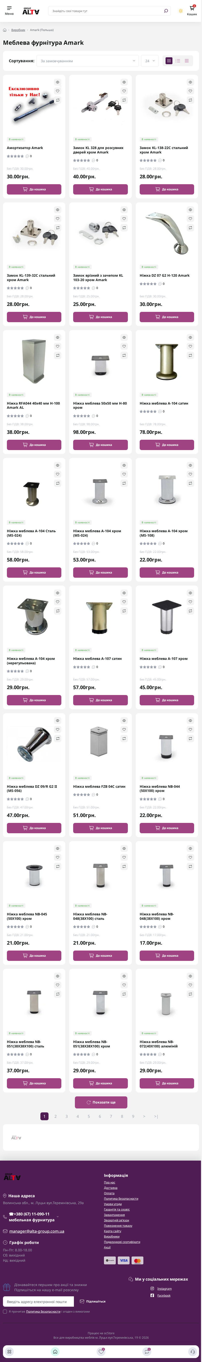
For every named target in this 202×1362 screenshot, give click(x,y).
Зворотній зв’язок (116, 1220)
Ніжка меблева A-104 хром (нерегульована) (31, 660)
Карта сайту (112, 1231)
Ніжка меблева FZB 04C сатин (99, 786)
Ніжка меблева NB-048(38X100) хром (157, 916)
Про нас (109, 1182)
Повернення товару (118, 1226)
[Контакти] (192, 1351)
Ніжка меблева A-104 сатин (164, 403)
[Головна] (55, 1351)
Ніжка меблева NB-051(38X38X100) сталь (25, 1044)
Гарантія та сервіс (117, 1209)
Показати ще (104, 1102)
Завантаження (114, 1215)
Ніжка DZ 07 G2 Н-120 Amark (165, 275)
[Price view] (186, 60)
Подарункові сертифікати (122, 1242)
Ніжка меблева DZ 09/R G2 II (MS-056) (32, 788)
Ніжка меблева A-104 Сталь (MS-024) (31, 533)
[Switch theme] (181, 11)
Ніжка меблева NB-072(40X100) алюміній (159, 1044)
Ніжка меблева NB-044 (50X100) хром (160, 788)
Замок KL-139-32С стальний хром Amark (31, 277)
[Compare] (57, 100)
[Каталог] (9, 1351)
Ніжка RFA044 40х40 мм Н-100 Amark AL (33, 405)
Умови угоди (113, 1204)
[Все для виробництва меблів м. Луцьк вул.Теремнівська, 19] (31, 10)
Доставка (111, 1188)
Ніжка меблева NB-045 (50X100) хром (27, 916)
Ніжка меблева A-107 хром (164, 658)
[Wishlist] (57, 91)
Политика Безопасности (121, 1198)
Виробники (111, 1236)
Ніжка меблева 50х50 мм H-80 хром (100, 405)
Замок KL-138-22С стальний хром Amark (164, 150)
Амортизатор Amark (25, 148)
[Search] (166, 11)
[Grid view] (169, 60)
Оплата (109, 1193)
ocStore (109, 1333)
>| (156, 1116)
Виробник (18, 30)
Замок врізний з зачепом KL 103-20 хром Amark (98, 277)
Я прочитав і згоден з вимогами (49, 1311)
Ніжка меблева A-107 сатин (97, 658)
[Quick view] (57, 82)
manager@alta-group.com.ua (36, 1231)
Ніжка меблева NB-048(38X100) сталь (90, 916)
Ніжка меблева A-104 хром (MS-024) (97, 533)
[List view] (177, 60)
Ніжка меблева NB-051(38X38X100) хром (91, 1044)
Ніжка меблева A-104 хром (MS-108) (164, 533)
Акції (107, 1247)
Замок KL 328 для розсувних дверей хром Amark (98, 150)
